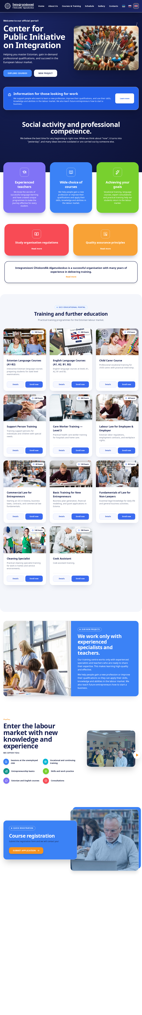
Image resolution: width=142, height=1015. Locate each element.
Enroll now (34, 384)
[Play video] (137, 755)
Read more (36, 248)
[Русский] (130, 6)
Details (15, 384)
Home (41, 6)
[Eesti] (123, 6)
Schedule (89, 6)
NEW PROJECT (45, 73)
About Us (53, 6)
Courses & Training (71, 6)
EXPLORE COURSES (17, 73)
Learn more (124, 98)
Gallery (101, 6)
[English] (136, 6)
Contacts (113, 6)
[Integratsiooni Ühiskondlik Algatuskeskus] (19, 6)
